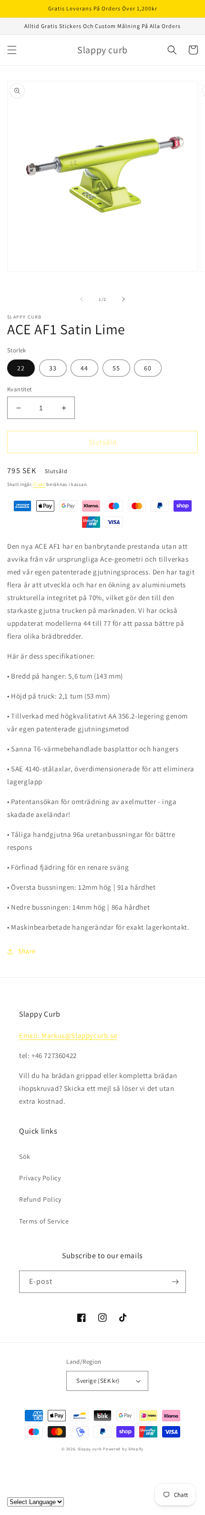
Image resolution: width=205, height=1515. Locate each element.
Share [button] (27, 951)
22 (21, 368)
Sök (25, 1156)
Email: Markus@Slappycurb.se (68, 1035)
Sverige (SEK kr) (97, 1381)
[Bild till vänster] (81, 299)
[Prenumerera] (174, 1282)
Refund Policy (40, 1199)
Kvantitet (19, 389)
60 (148, 368)
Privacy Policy (40, 1178)
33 (53, 368)
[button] (11, 49)
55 (116, 368)
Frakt (39, 484)
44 (84, 368)
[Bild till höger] (123, 299)
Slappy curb (90, 1448)
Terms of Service (44, 1221)
